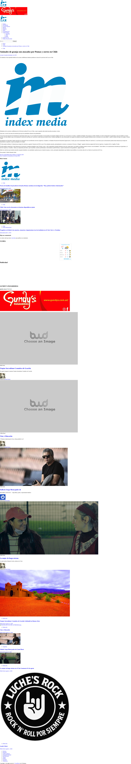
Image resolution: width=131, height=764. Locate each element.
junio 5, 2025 (8, 209)
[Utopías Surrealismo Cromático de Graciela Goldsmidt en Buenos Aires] (35, 616)
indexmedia (2, 188)
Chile (6, 35)
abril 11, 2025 (8, 232)
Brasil (6, 36)
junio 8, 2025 (8, 188)
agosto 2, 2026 (9, 671)
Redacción (5, 618)
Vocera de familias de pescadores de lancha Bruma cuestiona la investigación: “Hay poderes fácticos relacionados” (32, 185)
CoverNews (17, 763)
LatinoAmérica (6, 32)
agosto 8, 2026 (8, 652)
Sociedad (5, 759)
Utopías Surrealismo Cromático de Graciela (15, 368)
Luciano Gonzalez (4, 55)
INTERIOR (5, 25)
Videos (4, 757)
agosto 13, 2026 (9, 623)
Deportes (5, 29)
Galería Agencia (6, 753)
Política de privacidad (7, 38)
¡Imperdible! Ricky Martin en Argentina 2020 (12, 154)
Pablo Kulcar (7, 379)
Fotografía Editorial (7, 754)
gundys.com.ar (3, 289)
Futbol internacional (7, 227)
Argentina (7, 33)
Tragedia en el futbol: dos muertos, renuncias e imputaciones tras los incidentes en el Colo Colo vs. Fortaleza (30, 230)
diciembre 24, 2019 (12, 55)
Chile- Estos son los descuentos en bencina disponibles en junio (17, 207)
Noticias (4, 751)
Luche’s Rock (4, 746)
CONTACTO (6, 37)
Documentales (6, 756)
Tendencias (5, 761)
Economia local (6, 31)
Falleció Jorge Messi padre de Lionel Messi (12, 649)
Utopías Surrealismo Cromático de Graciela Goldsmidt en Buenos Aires (20, 621)
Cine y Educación (6, 436)
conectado (13, 238)
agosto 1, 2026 (9, 748)
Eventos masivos (6, 26)
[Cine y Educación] (10, 625)
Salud (4, 30)
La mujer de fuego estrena (9, 558)
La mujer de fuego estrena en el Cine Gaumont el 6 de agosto (17, 668)
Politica (4, 24)
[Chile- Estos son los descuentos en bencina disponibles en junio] (10, 202)
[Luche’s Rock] (35, 741)
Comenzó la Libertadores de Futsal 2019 (10, 155)
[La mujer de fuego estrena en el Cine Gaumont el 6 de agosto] (10, 663)
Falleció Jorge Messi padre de (10, 490)
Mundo (4, 27)
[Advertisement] (41, 274)
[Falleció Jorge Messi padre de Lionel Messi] (10, 644)
